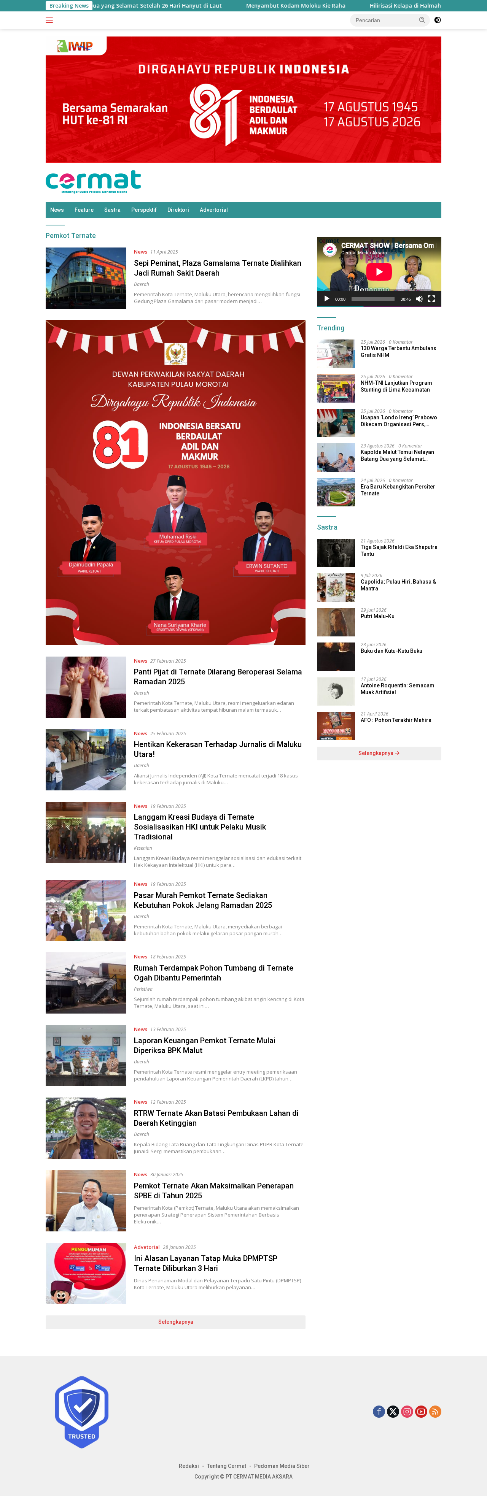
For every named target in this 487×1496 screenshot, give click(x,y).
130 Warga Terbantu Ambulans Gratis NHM (398, 351)
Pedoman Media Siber (282, 1466)
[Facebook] (379, 1412)
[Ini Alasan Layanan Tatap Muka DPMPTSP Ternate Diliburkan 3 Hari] (86, 1273)
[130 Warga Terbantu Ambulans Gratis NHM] (336, 353)
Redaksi (189, 1466)
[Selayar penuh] (431, 299)
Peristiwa (143, 989)
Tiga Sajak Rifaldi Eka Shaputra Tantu (399, 550)
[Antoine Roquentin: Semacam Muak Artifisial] (336, 691)
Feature (84, 210)
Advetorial (147, 1247)
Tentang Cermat (226, 1466)
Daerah (141, 284)
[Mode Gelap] (437, 20)
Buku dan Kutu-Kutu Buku (391, 651)
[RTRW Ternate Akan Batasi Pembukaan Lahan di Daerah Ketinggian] (86, 1128)
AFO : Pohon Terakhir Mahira (396, 720)
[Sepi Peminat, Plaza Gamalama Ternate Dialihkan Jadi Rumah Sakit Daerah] (86, 278)
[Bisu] (419, 299)
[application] (379, 272)
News (57, 210)
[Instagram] (407, 1412)
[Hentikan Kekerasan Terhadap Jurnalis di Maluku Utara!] (86, 759)
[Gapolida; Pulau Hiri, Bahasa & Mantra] (336, 587)
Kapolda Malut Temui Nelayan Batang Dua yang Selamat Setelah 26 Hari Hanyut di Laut (397, 455)
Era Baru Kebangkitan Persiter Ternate (398, 490)
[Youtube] (421, 1412)
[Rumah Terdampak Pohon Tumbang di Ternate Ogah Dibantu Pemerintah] (86, 983)
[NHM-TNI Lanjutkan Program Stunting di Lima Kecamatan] (336, 388)
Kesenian (143, 848)
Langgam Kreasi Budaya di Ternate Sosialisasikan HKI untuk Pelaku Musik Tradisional (200, 826)
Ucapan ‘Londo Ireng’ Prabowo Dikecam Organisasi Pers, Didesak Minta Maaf (399, 421)
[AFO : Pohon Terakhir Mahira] (336, 726)
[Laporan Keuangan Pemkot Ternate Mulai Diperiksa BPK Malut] (86, 1055)
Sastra (112, 210)
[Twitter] (393, 1412)
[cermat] (93, 181)
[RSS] (435, 1412)
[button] (422, 20)
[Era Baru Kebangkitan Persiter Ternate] (336, 492)
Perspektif (144, 210)
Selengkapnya (175, 1322)
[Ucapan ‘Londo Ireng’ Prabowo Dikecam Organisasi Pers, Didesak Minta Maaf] (336, 423)
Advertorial (214, 210)
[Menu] (51, 20)
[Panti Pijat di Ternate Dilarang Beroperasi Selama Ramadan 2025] (86, 687)
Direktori (178, 210)
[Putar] (327, 299)
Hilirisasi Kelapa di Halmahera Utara (372, 5)
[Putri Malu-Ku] (336, 622)
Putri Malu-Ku (378, 617)
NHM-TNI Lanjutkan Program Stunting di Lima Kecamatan (396, 386)
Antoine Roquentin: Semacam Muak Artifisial (397, 689)
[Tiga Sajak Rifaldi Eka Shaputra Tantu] (336, 553)
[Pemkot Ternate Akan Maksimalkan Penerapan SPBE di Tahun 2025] (86, 1200)
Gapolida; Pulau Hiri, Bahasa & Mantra (398, 585)
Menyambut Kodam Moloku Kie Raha (249, 5)
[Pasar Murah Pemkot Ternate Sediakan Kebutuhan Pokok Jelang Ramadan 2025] (86, 910)
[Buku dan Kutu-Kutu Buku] (336, 657)
